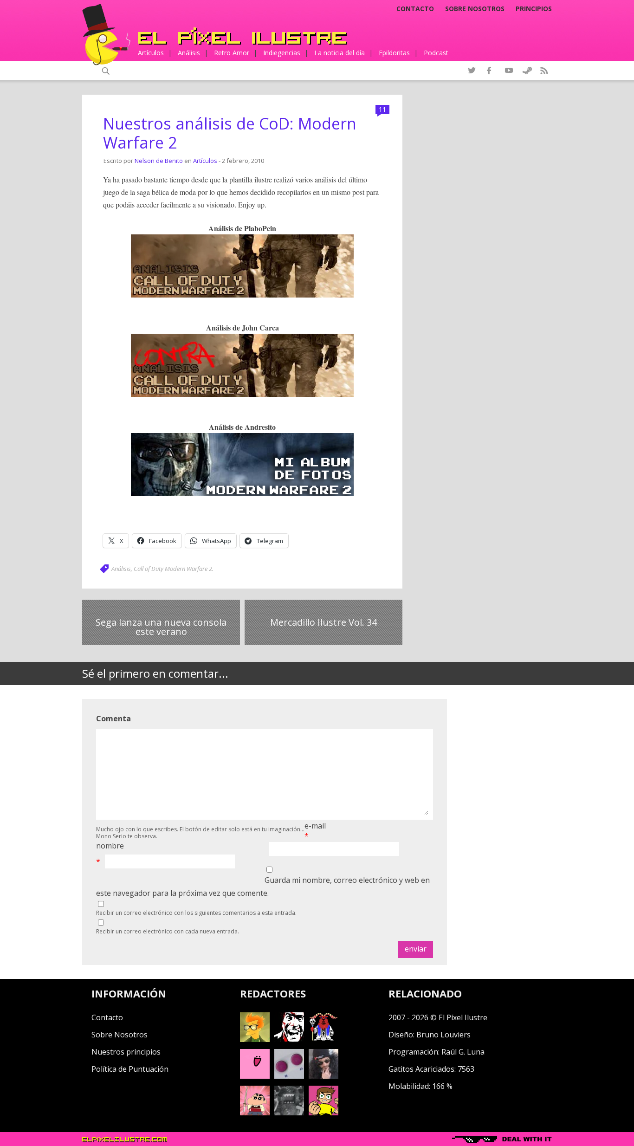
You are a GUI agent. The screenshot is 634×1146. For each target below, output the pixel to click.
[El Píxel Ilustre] (242, 36)
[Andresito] (255, 1039)
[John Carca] (323, 1076)
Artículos (151, 52)
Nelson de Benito (159, 160)
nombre (110, 846)
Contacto (415, 9)
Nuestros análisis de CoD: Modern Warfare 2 (229, 133)
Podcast (436, 52)
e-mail (315, 826)
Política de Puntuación (129, 1069)
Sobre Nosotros (119, 1034)
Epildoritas (394, 52)
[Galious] (323, 1039)
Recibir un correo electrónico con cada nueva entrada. (167, 931)
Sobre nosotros (475, 9)
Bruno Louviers (443, 1034)
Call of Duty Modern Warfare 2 (173, 568)
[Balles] (323, 1112)
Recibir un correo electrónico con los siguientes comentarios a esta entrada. (196, 913)
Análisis (189, 52)
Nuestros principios (126, 1052)
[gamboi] (289, 1076)
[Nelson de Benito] (289, 1039)
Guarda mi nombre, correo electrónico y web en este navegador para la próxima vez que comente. (263, 886)
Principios (534, 9)
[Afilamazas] (255, 1112)
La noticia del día (339, 52)
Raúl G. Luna (463, 1052)
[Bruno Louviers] (255, 1076)
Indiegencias (281, 52)
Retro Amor (231, 52)
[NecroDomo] (289, 1112)
